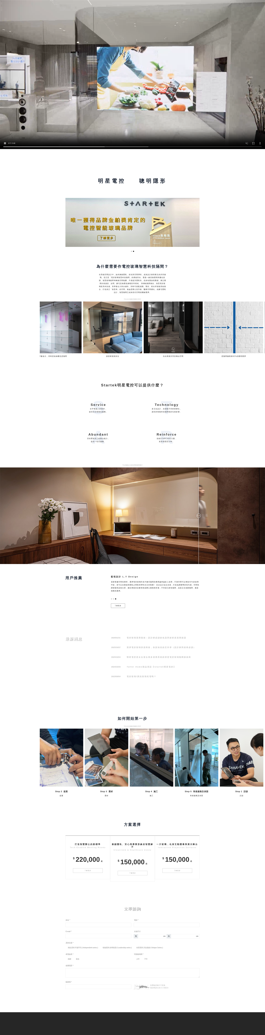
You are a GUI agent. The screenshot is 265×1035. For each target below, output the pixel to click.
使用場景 (69, 965)
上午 (137, 959)
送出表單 (132, 997)
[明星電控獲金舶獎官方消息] (132, 222)
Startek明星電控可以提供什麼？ (132, 385)
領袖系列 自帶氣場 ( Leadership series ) (116, 947)
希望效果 (69, 954)
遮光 (77, 959)
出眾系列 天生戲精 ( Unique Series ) (149, 947)
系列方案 (69, 943)
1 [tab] (131, 251)
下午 (145, 959)
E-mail (68, 931)
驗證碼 (68, 982)
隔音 (69, 959)
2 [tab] (133, 251)
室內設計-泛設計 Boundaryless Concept (253, 562)
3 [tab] (115, 598)
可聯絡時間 (138, 954)
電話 (136, 920)
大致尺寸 (137, 931)
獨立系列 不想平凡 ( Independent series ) (83, 947)
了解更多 (118, 605)
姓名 (67, 920)
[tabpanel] (132, 222)
